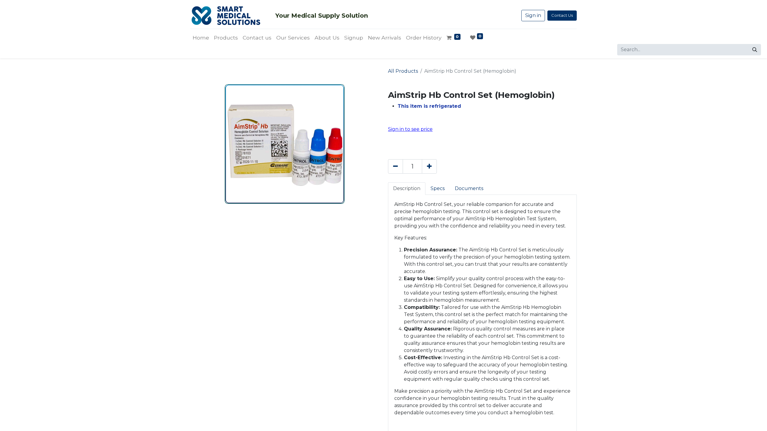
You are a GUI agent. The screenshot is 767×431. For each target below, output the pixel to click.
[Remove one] (395, 166)
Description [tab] (406, 188)
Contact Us (562, 15)
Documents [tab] (469, 188)
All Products (403, 71)
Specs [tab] (438, 188)
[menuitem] (201, 37)
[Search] (754, 49)
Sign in (533, 15)
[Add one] (429, 166)
